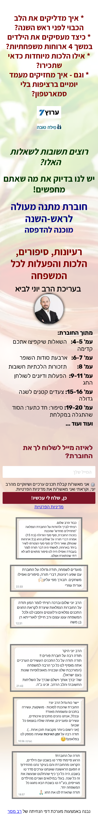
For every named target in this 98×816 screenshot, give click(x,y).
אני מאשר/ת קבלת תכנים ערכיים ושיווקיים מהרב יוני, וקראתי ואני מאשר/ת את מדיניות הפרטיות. (50, 486)
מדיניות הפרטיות (49, 507)
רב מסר (15, 811)
